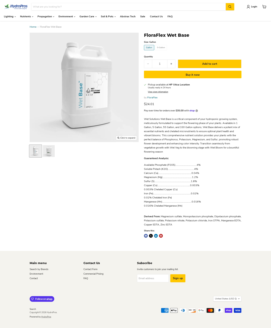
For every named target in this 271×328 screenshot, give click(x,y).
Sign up (178, 278)
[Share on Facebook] (146, 236)
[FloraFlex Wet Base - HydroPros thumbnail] (35, 151)
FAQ (170, 16)
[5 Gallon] (161, 51)
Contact (34, 278)
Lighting (9, 16)
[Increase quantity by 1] (171, 64)
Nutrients (26, 16)
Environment (66, 16)
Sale (142, 16)
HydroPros (46, 316)
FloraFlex (152, 97)
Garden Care (87, 16)
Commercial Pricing (93, 273)
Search (33, 309)
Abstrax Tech (128, 16)
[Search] (230, 6)
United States (226, 298)
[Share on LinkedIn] (156, 236)
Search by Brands (39, 269)
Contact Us (156, 16)
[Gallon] (149, 51)
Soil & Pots (107, 16)
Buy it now (193, 75)
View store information (158, 92)
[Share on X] (151, 236)
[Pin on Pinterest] (161, 236)
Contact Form (90, 269)
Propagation (45, 16)
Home (33, 26)
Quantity (148, 56)
